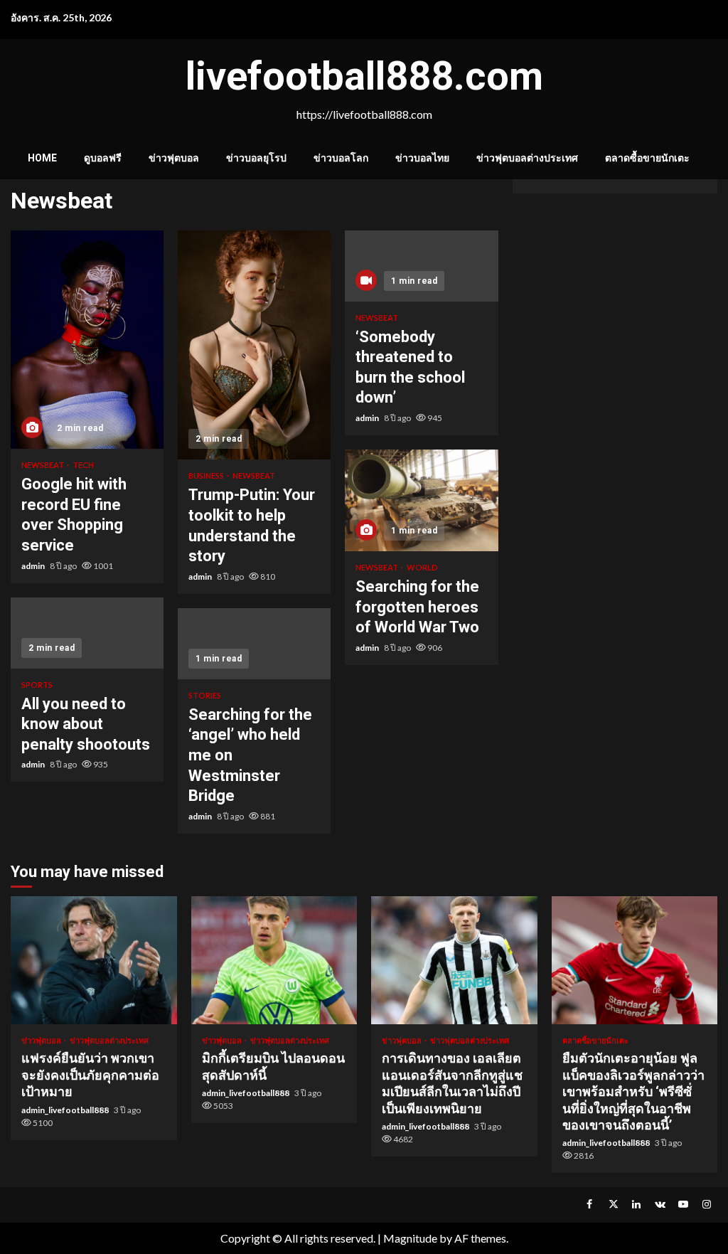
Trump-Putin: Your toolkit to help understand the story (254, 345)
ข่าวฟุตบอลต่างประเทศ (527, 158)
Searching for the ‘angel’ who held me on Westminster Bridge (254, 643)
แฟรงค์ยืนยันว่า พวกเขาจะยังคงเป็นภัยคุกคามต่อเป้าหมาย (94, 960)
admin (33, 565)
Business (206, 475)
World (422, 567)
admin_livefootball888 (65, 1110)
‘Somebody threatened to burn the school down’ (421, 266)
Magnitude (410, 1238)
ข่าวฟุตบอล (174, 158)
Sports (37, 685)
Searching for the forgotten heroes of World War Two (421, 500)
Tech (83, 465)
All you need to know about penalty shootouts (87, 633)
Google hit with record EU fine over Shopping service (87, 340)
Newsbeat (43, 465)
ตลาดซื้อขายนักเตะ (647, 158)
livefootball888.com (364, 76)
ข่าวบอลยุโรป (256, 158)
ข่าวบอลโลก (341, 158)
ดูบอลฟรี (103, 158)
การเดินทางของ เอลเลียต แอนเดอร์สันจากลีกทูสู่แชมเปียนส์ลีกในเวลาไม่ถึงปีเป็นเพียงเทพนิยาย (454, 960)
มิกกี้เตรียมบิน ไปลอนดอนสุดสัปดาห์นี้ (274, 960)
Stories (204, 695)
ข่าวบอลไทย (422, 158)
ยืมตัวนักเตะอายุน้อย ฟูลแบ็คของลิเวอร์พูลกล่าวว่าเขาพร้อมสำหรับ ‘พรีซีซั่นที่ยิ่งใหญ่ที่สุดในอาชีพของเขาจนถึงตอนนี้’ (635, 960)
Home (42, 158)
